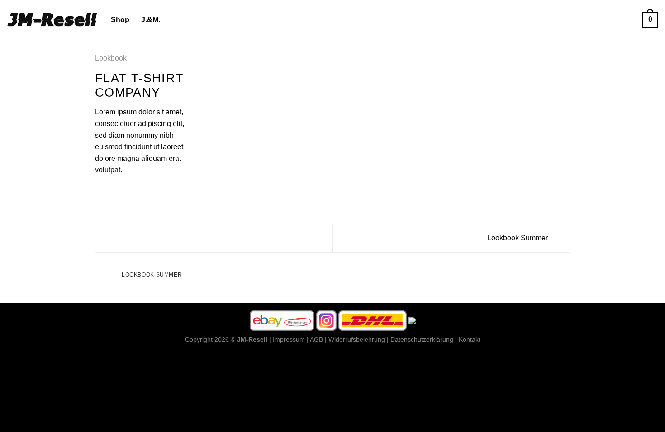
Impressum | (291, 339)
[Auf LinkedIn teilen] (144, 192)
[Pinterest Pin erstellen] (133, 192)
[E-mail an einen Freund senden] (122, 192)
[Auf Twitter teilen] (111, 192)
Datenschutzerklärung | (423, 339)
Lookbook (111, 58)
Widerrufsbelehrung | (358, 339)
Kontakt (469, 339)
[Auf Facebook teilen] (100, 192)
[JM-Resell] (52, 19)
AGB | (318, 339)
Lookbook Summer (518, 238)
